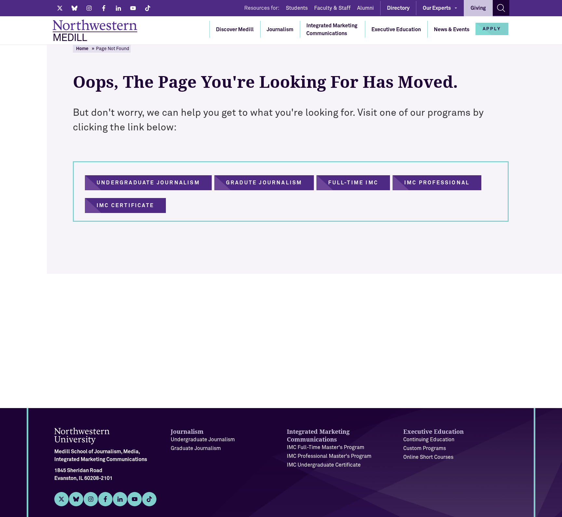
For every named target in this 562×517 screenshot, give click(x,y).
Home (82, 48)
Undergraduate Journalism (203, 439)
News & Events (451, 29)
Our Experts (437, 8)
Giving (478, 8)
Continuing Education (428, 439)
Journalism (280, 29)
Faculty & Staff (332, 8)
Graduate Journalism (196, 448)
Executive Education (396, 29)
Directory (398, 8)
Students (297, 8)
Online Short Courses (428, 457)
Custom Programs (424, 448)
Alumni (365, 8)
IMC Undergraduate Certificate (324, 465)
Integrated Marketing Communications (331, 29)
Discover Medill (235, 29)
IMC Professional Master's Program (329, 456)
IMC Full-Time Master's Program (325, 447)
